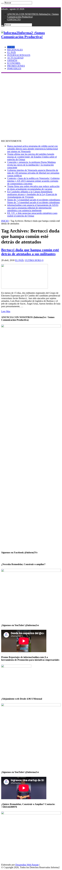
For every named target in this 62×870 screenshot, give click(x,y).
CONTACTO (14, 19)
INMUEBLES (14, 68)
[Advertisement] (31, 105)
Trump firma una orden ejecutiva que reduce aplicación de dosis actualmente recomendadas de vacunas (33, 187)
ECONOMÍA (13, 63)
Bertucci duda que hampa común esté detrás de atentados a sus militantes (30, 252)
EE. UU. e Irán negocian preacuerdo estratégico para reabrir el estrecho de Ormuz (32, 214)
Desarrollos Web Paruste (27, 864)
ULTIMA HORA (33, 260)
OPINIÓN (12, 60)
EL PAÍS (11, 52)
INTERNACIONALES (18, 55)
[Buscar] (2, 3)
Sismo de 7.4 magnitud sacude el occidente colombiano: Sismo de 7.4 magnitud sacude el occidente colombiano (33, 201)
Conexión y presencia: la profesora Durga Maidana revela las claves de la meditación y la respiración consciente (31, 165)
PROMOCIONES (16, 66)
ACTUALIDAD (15, 58)
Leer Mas (5, 311)
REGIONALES (15, 49)
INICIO (11, 47)
